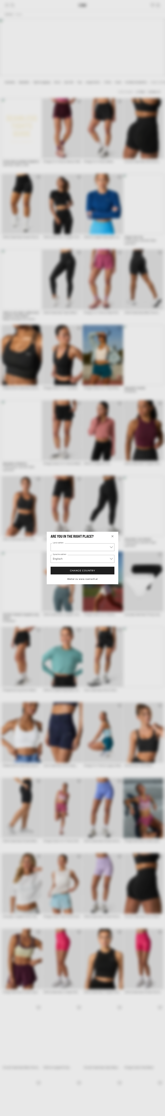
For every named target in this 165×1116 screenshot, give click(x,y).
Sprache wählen (59, 554)
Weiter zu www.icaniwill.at (82, 579)
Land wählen (58, 543)
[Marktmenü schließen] (112, 536)
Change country (82, 570)
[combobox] (82, 547)
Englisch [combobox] (58, 558)
